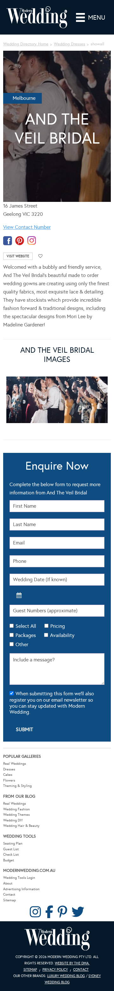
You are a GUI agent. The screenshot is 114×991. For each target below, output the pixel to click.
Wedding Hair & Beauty (21, 826)
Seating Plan (12, 843)
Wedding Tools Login (19, 878)
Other (22, 644)
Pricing (57, 626)
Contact (9, 894)
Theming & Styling (17, 786)
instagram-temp (31, 240)
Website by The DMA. (72, 963)
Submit (24, 729)
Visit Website (18, 256)
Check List (11, 855)
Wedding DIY (13, 820)
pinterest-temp (19, 240)
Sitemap (9, 900)
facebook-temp (7, 240)
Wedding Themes (16, 815)
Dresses (9, 769)
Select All (26, 626)
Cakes (7, 775)
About (7, 883)
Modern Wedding (57, 939)
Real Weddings (14, 764)
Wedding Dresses (69, 44)
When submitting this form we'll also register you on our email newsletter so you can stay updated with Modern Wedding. (52, 703)
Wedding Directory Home (25, 44)
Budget (8, 860)
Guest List (11, 849)
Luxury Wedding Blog (66, 976)
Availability (62, 635)
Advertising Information (21, 889)
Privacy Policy (55, 970)
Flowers (9, 780)
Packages (26, 635)
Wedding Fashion (16, 809)
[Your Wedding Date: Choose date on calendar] (19, 595)
